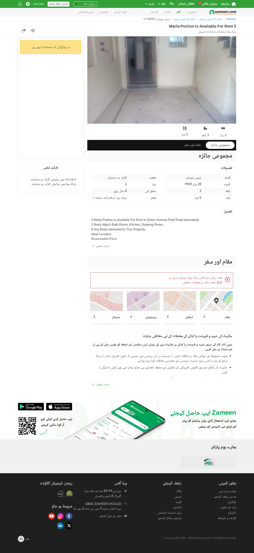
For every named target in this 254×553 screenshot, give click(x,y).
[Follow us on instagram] (59, 519)
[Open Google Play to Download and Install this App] (31, 410)
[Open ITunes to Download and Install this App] (58, 410)
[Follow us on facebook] (68, 519)
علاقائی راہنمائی (186, 4)
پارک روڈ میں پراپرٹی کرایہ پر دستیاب (53, 184)
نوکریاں (231, 502)
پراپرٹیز (225, 4)
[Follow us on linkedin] (59, 529)
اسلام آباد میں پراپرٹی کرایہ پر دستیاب (53, 179)
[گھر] (233, 4)
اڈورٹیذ (232, 512)
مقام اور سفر (192, 145)
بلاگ (171, 4)
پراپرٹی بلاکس (208, 4)
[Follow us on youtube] (50, 519)
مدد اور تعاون (228, 507)
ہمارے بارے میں (227, 491)
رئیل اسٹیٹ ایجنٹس (170, 512)
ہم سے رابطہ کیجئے (225, 496)
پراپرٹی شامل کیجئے (170, 518)
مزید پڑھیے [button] (102, 246)
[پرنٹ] (33, 31)
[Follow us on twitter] (68, 529)
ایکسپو (177, 507)
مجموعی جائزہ (220, 145)
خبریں (178, 496)
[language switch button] (39, 4)
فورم (179, 502)
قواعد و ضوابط (227, 518)
